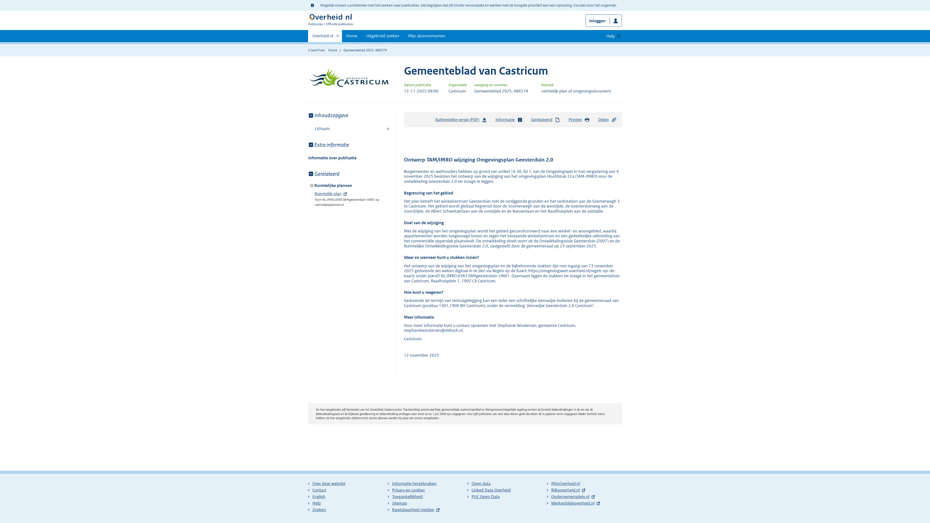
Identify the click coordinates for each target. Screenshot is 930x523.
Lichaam (322, 128)
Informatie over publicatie (332, 158)
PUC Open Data (486, 496)
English (318, 496)
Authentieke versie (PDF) (458, 121)
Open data (481, 483)
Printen (575, 119)
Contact (319, 490)
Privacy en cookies (408, 490)
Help (316, 503)
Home (351, 35)
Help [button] (610, 36)
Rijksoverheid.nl (565, 490)
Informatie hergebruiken (414, 483)
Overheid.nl (322, 37)
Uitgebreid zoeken (382, 35)
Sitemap (399, 503)
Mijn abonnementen (426, 35)
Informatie (505, 119)
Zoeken (319, 509)
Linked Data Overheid (491, 490)
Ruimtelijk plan (328, 193)
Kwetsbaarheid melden (413, 509)
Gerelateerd (541, 119)
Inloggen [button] (597, 20)
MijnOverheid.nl (565, 483)
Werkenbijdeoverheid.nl (573, 503)
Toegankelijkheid (407, 496)
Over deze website (328, 483)
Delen (603, 119)
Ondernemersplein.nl (570, 496)
